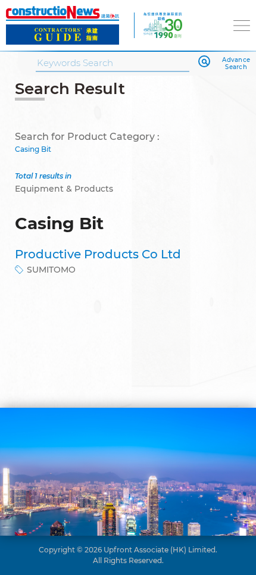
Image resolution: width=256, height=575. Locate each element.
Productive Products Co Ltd (98, 254)
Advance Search (236, 64)
